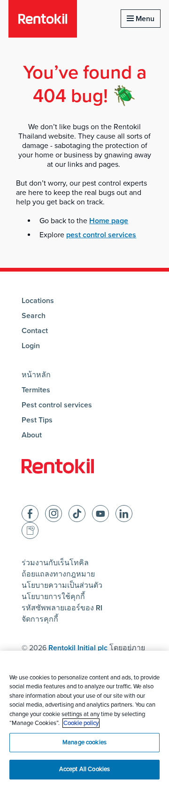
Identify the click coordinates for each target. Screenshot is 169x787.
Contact (35, 330)
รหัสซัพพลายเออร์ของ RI (62, 608)
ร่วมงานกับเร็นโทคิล (55, 563)
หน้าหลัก (36, 375)
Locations (38, 300)
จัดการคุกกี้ (40, 619)
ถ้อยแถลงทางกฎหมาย (58, 574)
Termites (36, 390)
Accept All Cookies (84, 769)
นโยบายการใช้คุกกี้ (53, 596)
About (32, 435)
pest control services (101, 235)
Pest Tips (37, 420)
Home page (108, 221)
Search (34, 315)
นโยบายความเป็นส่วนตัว (62, 585)
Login (31, 346)
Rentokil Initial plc (78, 648)
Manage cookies (84, 742)
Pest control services (57, 405)
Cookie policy (81, 723)
